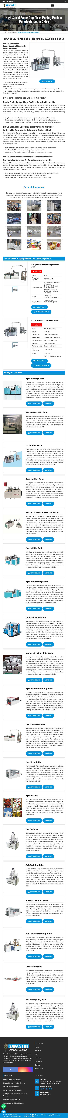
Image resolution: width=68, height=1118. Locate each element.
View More (48, 403)
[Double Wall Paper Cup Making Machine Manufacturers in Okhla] (12, 945)
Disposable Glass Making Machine (37, 412)
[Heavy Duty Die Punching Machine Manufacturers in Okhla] (12, 912)
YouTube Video (38, 271)
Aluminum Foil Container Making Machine (39, 653)
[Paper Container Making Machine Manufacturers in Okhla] (12, 593)
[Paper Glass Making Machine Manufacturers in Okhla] (12, 736)
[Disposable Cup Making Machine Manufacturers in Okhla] (12, 1011)
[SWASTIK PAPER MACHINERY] (10, 6)
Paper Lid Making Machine (34, 548)
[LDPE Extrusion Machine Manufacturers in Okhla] (12, 978)
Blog (36, 1054)
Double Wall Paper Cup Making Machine (39, 934)
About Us (38, 1051)
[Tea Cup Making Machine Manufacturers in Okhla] (12, 457)
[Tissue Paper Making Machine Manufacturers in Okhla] (12, 629)
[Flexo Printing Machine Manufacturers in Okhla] (12, 774)
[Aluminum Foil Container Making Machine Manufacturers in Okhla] (12, 665)
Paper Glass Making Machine (35, 724)
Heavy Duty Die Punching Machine (37, 900)
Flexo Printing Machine (33, 762)
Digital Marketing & (55, 1115)
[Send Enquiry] (3, 1112)
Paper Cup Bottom (32, 829)
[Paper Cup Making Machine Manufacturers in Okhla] (12, 390)
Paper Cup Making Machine (35, 379)
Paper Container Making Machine (37, 582)
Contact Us (38, 1061)
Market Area (39, 1068)
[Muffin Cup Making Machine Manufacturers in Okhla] (12, 877)
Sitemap (37, 1065)
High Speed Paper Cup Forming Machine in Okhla (45, 266)
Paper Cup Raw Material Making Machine (39, 689)
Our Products (12, 32)
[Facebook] (63, 1)
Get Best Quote (40, 307)
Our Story (38, 1058)
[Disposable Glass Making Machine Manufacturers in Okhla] (12, 424)
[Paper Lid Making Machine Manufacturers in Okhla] (12, 560)
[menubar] (52, 5)
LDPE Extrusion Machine (34, 967)
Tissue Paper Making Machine (36, 617)
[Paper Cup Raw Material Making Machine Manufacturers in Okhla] (12, 700)
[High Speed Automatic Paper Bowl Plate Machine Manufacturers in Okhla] (12, 524)
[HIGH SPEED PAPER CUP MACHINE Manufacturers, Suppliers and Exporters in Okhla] (15, 329)
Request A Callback (42, 312)
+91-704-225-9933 (8, 1)
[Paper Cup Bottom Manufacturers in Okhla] (12, 841)
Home (4, 32)
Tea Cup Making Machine (34, 445)
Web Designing (45, 1115)
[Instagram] (65, 1)
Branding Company (29, 1116)
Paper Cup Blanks (32, 796)
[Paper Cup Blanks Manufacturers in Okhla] (12, 807)
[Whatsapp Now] (3, 1106)
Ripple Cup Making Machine (35, 479)
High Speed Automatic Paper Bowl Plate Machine (42, 512)
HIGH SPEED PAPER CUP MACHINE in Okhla (45, 320)
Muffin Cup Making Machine (35, 865)
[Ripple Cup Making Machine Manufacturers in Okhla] (12, 491)
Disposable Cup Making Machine (36, 1000)
